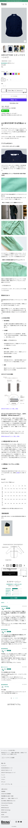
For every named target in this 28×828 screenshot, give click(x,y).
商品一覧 (3, 763)
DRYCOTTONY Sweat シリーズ (8, 772)
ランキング (3, 765)
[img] (4, 606)
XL (20, 79)
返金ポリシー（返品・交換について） (9, 798)
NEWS (2, 814)
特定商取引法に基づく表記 (7, 796)
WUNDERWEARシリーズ (6, 768)
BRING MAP (4, 812)
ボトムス (3, 781)
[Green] (16, 74)
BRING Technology (5, 810)
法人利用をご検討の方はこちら (8, 800)
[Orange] (19, 74)
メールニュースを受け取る (8, 750)
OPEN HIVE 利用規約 (6, 793)
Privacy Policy (4, 805)
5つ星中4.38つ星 (17, 584)
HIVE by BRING (4, 817)
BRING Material (5, 807)
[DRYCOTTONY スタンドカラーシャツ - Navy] (3, 741)
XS (7, 79)
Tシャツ (3, 775)
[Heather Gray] (8, 74)
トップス (3, 777)
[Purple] (13, 74)
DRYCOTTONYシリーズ (6, 770)
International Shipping (6, 803)
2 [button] (13, 698)
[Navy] (5, 74)
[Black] (11, 74)
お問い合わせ (4, 789)
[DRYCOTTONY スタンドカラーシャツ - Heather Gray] (4, 741)
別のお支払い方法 (14, 103)
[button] (4, 63)
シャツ (10, 60)
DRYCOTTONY (4, 60)
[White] (2, 74)
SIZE (2, 77)
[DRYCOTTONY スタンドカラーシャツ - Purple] (7, 741)
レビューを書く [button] (14, 598)
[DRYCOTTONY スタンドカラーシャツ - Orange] (10, 741)
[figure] (4, 565)
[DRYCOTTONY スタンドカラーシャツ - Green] (9, 741)
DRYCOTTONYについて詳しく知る (9, 408)
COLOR (4, 71)
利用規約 (3, 791)
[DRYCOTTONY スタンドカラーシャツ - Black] (6, 741)
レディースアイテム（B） (7, 784)
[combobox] (14, 565)
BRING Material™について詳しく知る (10, 436)
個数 (2, 83)
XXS (3, 79)
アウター (3, 779)
